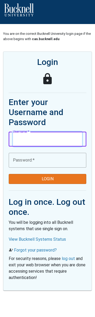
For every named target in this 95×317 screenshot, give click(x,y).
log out (68, 258)
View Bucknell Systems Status (37, 239)
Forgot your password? (35, 250)
